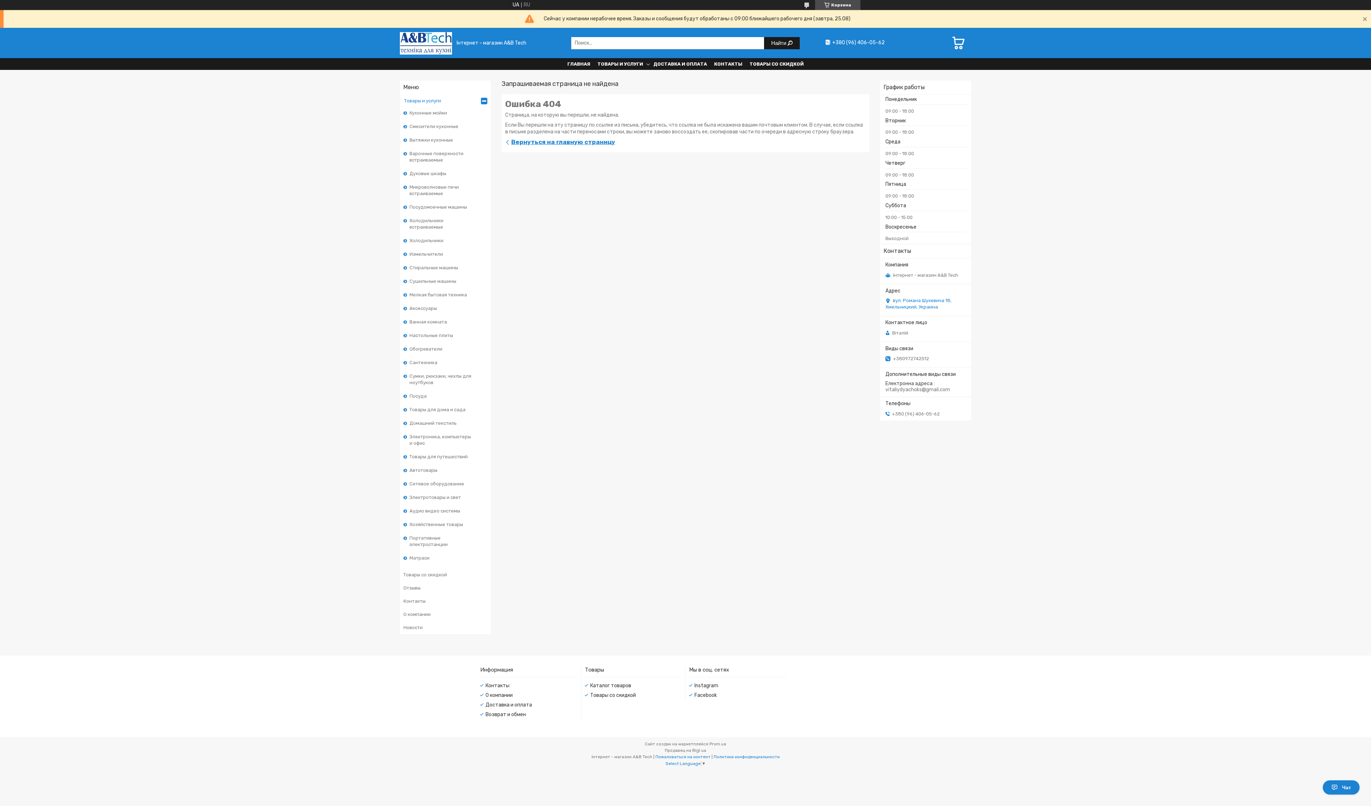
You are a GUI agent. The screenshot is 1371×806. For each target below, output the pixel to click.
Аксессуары (423, 308)
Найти (779, 43)
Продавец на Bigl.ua (685, 750)
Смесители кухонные (434, 126)
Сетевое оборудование (437, 483)
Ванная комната (428, 322)
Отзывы (412, 588)
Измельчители (426, 254)
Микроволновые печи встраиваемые (434, 190)
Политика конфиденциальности (747, 756)
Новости (413, 627)
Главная (578, 64)
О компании (417, 614)
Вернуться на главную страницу (563, 142)
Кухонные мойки (428, 113)
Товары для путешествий (439, 456)
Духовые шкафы (428, 173)
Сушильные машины (433, 281)
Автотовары (423, 470)
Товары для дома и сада (438, 409)
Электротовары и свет (435, 497)
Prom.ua (717, 743)
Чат (1346, 787)
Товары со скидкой (776, 64)
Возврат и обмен (506, 714)
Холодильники (426, 240)
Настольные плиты (431, 335)
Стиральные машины (434, 267)
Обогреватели (426, 349)
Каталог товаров (610, 686)
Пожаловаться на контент (683, 756)
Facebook (705, 695)
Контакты (728, 64)
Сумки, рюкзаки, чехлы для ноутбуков (440, 379)
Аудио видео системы (435, 511)
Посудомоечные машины (438, 207)
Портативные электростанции (429, 541)
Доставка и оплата (680, 64)
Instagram (706, 686)
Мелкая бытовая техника (438, 294)
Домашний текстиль (433, 423)
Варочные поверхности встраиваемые (436, 157)
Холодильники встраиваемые (426, 224)
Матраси (420, 558)
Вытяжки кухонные (431, 140)
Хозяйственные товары (436, 524)
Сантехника (423, 362)
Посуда (418, 396)
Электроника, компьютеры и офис (440, 440)
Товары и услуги (620, 64)
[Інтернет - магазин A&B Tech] (426, 43)
